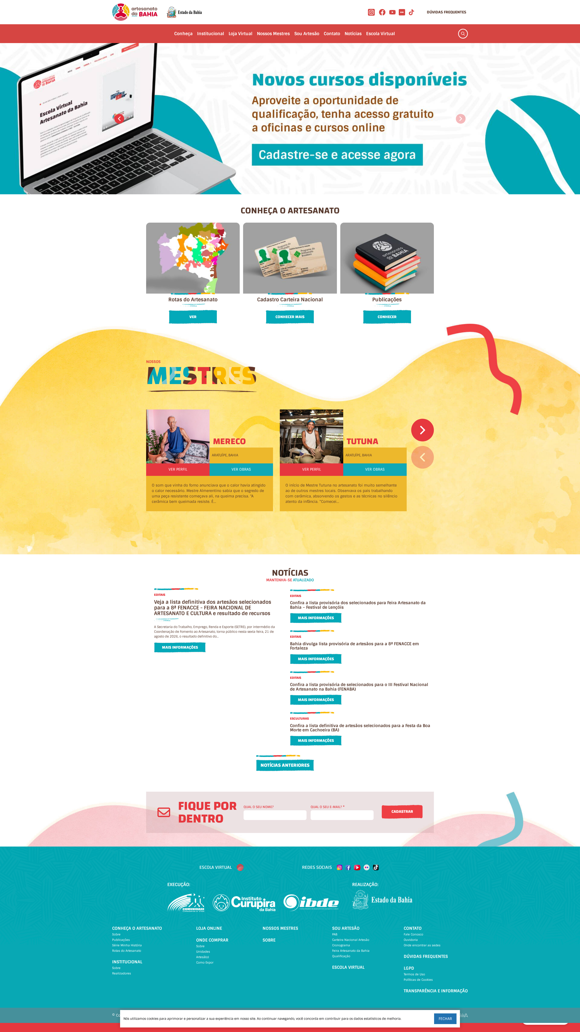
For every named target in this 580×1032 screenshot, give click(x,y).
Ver (192, 317)
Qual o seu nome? (259, 807)
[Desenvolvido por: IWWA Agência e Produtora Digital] (462, 1015)
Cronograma (341, 945)
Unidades (203, 952)
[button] (119, 119)
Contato (332, 34)
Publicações (121, 940)
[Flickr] (402, 12)
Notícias (353, 34)
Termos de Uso (414, 974)
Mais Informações (180, 647)
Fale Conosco (413, 934)
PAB (334, 934)
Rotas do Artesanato (126, 951)
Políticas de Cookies (418, 980)
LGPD (409, 968)
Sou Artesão (306, 34)
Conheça (183, 34)
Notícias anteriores (285, 765)
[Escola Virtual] (240, 867)
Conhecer (387, 317)
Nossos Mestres (273, 34)
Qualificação (341, 956)
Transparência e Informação (436, 991)
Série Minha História (127, 945)
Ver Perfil (178, 469)
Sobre (116, 934)
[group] (290, 118)
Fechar (445, 1018)
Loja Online (209, 928)
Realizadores (121, 973)
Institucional (210, 34)
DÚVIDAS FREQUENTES (446, 12)
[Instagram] (371, 12)
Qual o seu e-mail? (328, 807)
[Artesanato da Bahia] (134, 12)
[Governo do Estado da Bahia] (184, 12)
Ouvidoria (411, 940)
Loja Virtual (240, 34)
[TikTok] (411, 12)
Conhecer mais (290, 317)
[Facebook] (382, 12)
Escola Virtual (380, 34)
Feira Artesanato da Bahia (351, 951)
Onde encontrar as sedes (422, 945)
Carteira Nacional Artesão (350, 940)
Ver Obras (241, 469)
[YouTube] (392, 12)
